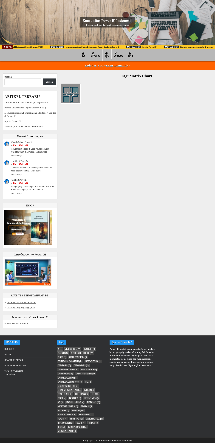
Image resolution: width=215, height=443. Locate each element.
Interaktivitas (91, 398)
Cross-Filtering (93, 361)
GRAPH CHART (12, 360)
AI (60, 348)
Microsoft (93, 402)
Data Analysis (81, 365)
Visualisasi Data (67, 430)
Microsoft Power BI (68, 406)
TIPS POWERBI (12, 370)
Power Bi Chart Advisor (16, 323)
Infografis (75, 398)
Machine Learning (75, 402)
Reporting (76, 418)
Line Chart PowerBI (19, 161)
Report (62, 418)
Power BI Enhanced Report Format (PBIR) (25, 107)
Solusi (9, 374)
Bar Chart (89, 348)
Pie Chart (63, 410)
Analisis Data (72, 348)
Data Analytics (89, 369)
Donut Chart (65, 394)
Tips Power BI (65, 422)
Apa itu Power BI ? (13, 121)
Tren (61, 426)
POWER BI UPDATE (14, 365)
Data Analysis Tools (68, 369)
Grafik (62, 398)
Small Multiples (94, 418)
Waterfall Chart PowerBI (21, 142)
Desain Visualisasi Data (69, 389)
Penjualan (86, 406)
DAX (6, 354)
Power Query (86, 414)
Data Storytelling (85, 373)
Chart (62, 357)
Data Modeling (65, 373)
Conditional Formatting (70, 361)
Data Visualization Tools (70, 381)
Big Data (63, 353)
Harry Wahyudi (20, 145)
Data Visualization (67, 377)
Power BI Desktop (67, 414)
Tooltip (80, 422)
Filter (95, 394)
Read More (42, 152)
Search (8, 76)
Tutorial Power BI (77, 426)
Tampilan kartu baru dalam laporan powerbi (26, 102)
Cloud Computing (78, 357)
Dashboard (64, 365)
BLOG (7, 348)
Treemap (93, 422)
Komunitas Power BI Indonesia (108, 20)
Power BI (78, 410)
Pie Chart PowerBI (19, 180)
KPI (60, 402)
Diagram (89, 389)
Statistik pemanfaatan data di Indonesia (23, 126)
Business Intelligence (82, 353)
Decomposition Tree (68, 385)
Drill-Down (81, 394)
